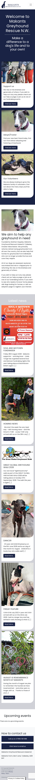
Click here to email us (17, 746)
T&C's (7, 773)
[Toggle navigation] (30, 5)
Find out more (10, 104)
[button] (3, 220)
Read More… (9, 370)
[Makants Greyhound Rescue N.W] (11, 5)
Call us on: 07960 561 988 (17, 739)
